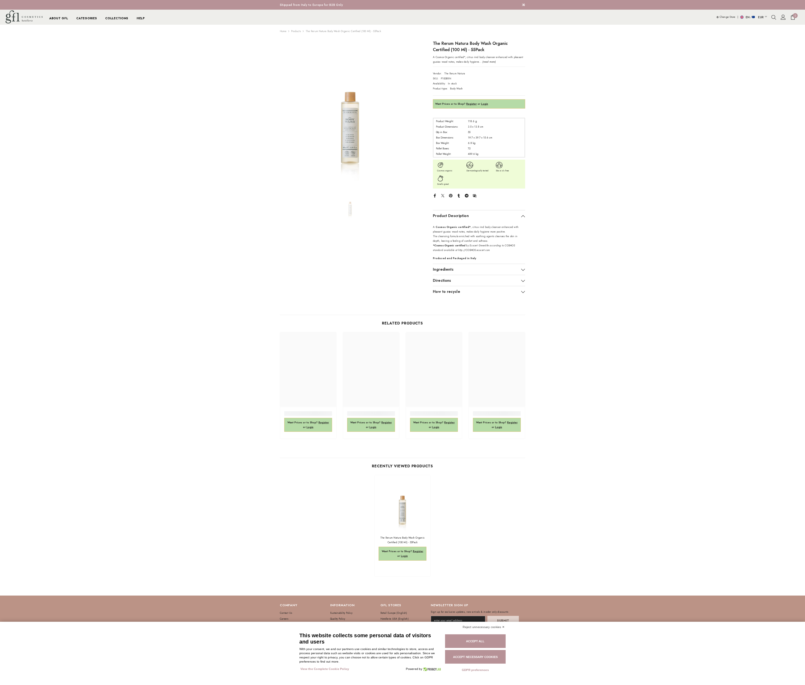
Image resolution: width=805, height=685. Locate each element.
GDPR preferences (475, 670)
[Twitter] (443, 195)
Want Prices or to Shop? (456, 104)
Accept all (475, 641)
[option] (402, 5)
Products (296, 31)
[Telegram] (467, 195)
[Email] (475, 195)
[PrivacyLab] (431, 669)
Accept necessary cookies (475, 657)
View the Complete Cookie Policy (324, 669)
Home (283, 31)
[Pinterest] (451, 195)
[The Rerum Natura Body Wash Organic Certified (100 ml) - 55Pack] (402, 503)
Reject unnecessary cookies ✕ (484, 627)
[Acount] (783, 17)
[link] (308, 413)
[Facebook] (435, 195)
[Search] (773, 17)
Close (523, 5)
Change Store (727, 17)
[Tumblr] (459, 195)
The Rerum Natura (454, 73)
